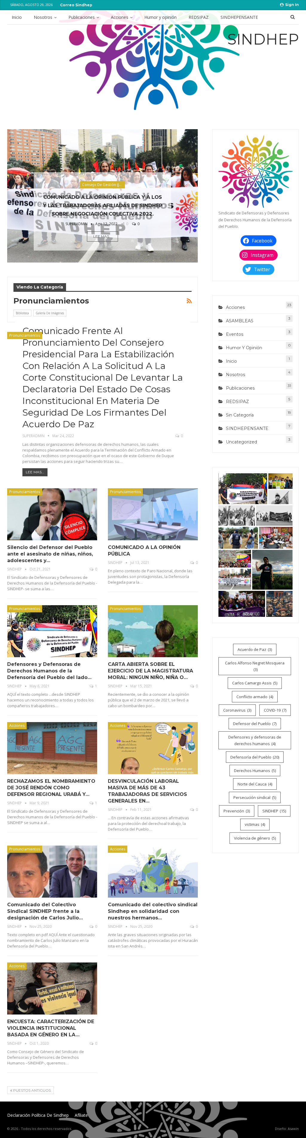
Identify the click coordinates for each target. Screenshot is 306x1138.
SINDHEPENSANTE (239, 17)
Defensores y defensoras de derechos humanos (254, 740)
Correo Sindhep (76, 5)
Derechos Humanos (255, 770)
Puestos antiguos (31, 1090)
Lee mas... (102, 236)
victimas (255, 824)
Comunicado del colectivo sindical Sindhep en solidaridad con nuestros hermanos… (153, 911)
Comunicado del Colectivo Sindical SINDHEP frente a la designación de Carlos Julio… (45, 911)
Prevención (237, 811)
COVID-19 (275, 710)
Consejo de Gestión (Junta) (103, 184)
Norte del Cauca (255, 784)
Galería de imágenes (50, 313)
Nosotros (43, 17)
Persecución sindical (254, 797)
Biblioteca (22, 313)
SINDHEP (274, 811)
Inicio (17, 17)
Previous (10, 191)
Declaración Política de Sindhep (38, 1115)
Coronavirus (237, 710)
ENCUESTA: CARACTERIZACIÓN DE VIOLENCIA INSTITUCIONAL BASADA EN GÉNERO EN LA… (50, 1028)
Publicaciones (81, 17)
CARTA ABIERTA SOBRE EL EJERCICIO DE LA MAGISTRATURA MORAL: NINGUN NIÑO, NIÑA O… (150, 670)
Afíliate (81, 1115)
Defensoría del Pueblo (254, 757)
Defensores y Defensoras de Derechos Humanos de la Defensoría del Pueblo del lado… (49, 670)
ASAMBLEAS (239, 321)
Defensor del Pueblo (254, 723)
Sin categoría (240, 415)
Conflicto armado (254, 696)
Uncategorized (241, 442)
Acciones (119, 17)
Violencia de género (255, 838)
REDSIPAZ (199, 17)
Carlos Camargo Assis (254, 683)
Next (195, 191)
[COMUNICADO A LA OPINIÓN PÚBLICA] (153, 514)
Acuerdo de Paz (255, 649)
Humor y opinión (160, 17)
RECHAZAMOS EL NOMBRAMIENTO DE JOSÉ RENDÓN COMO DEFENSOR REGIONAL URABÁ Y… (51, 787)
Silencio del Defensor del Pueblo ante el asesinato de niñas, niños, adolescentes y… (50, 553)
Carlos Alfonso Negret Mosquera (254, 666)
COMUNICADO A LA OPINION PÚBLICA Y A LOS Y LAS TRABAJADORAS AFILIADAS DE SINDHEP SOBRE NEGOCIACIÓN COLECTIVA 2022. (102, 205)
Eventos (234, 334)
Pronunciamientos (24, 335)
